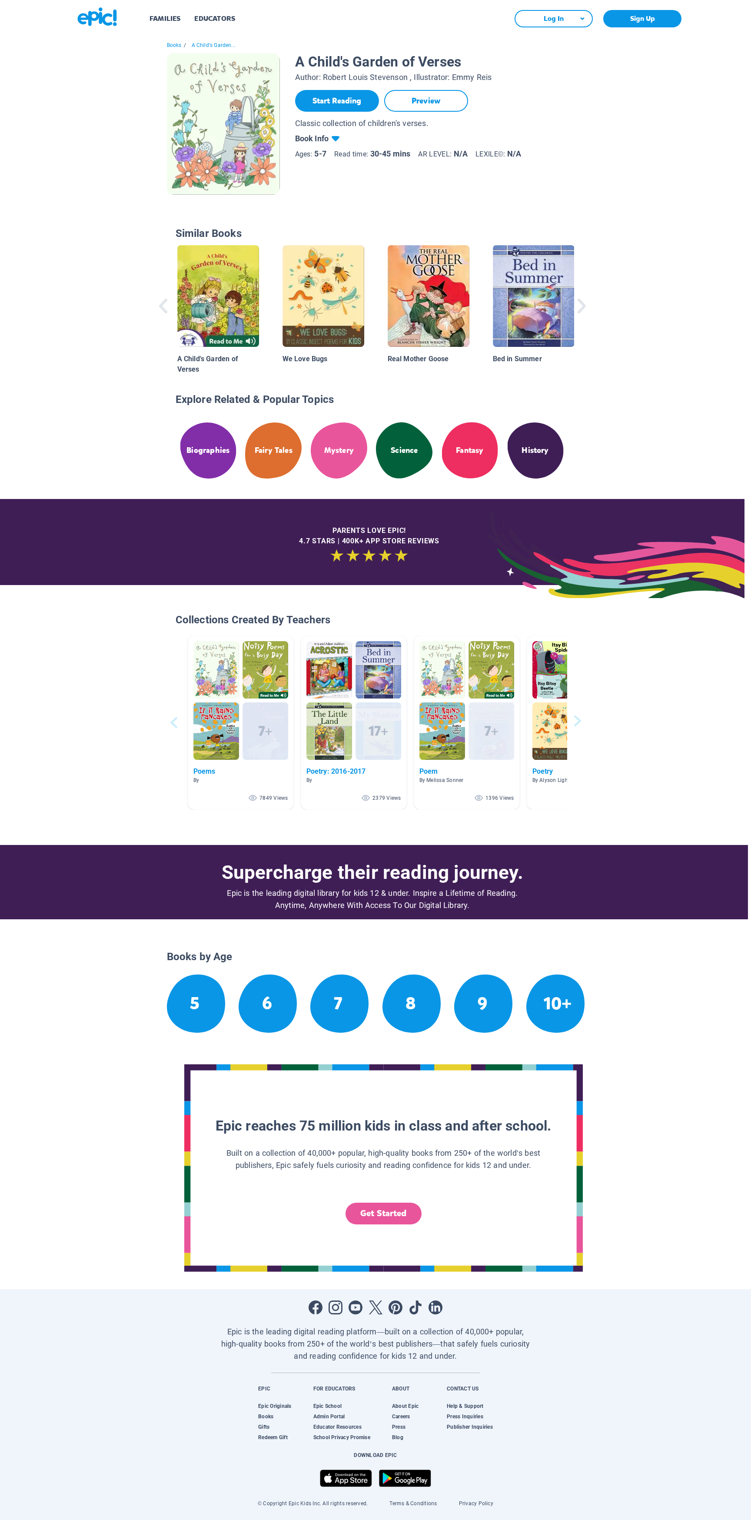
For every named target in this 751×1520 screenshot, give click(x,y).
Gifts (263, 1427)
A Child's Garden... (214, 45)
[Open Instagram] (335, 1307)
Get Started (383, 1213)
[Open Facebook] (315, 1307)
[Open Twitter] (375, 1307)
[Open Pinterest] (395, 1307)
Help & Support (465, 1406)
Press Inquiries (465, 1417)
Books (174, 45)
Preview (426, 101)
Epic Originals (274, 1406)
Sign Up (642, 18)
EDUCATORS (214, 18)
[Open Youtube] (355, 1307)
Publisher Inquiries (470, 1427)
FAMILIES (165, 18)
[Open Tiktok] (415, 1307)
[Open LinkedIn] (435, 1307)
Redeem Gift (273, 1437)
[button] (241, 722)
